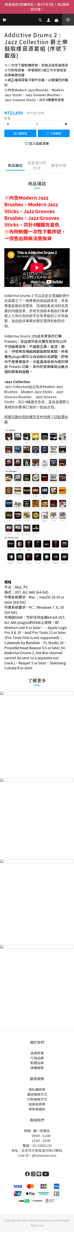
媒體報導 (37, 1067)
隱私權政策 (37, 1089)
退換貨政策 (37, 1104)
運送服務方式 (37, 1094)
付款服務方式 (37, 1099)
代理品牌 (37, 1058)
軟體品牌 (37, 1062)
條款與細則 (37, 1109)
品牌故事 (37, 1053)
